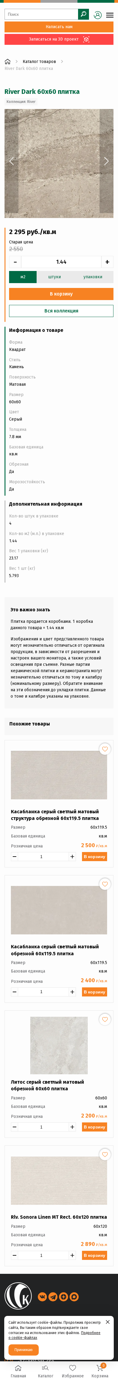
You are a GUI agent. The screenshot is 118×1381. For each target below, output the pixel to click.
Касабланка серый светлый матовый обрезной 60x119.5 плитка (55, 950)
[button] (11, 161)
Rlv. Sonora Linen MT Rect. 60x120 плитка (59, 1217)
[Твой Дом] (8, 61)
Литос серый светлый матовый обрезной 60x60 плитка (47, 1085)
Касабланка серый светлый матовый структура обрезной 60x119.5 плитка (55, 815)
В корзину (94, 856)
